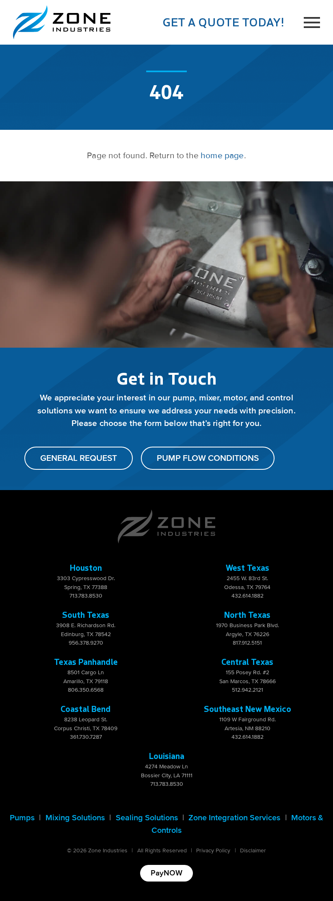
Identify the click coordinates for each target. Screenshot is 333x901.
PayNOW (166, 873)
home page (222, 156)
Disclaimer (253, 850)
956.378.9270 (86, 642)
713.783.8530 (85, 595)
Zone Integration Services (234, 818)
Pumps (22, 818)
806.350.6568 (86, 689)
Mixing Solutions (75, 818)
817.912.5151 (247, 642)
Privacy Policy (213, 850)
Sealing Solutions (147, 818)
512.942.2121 (247, 689)
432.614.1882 (247, 595)
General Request (78, 458)
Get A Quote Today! (223, 22)
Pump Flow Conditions (208, 458)
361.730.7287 (86, 736)
